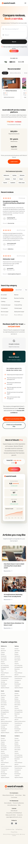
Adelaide (7, 179)
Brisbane (22, 175)
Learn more (14, 161)
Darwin (5, 182)
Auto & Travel (19, 289)
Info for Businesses (12, 805)
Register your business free (14, 419)
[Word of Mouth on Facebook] (16, 823)
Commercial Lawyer (5, 305)
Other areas (22, 182)
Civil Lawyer (17, 301)
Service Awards (8, 803)
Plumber (3, 648)
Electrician (3, 650)
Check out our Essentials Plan (14, 425)
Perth (14, 179)
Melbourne (6, 175)
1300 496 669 (14, 810)
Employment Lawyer (19, 311)
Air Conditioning (4, 665)
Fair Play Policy (19, 829)
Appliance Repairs (5, 687)
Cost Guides (14, 797)
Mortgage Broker (5, 667)
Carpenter (3, 685)
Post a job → (14, 51)
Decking (3, 682)
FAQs (24, 795)
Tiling (2, 671)
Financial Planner (18, 315)
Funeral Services (4, 678)
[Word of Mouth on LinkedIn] (12, 823)
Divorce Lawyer (4, 311)
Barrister (16, 294)
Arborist (3, 674)
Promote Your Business (18, 803)
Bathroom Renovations (15, 73)
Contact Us (19, 815)
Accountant (4, 294)
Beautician (3, 669)
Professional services (7, 289)
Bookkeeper (4, 298)
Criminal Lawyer (18, 308)
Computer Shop (18, 305)
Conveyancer (4, 308)
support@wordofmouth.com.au (14, 817)
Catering (3, 301)
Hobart (21, 179)
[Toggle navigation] (25, 3)
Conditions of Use (10, 829)
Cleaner (3, 652)
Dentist (2, 661)
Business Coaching (19, 298)
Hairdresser (3, 656)
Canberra (12, 182)
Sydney (14, 175)
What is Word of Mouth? (8, 795)
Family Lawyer (4, 315)
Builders (5, 73)
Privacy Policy (14, 832)
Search (14, 41)
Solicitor (3, 663)
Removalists (4, 659)
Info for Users (18, 795)
